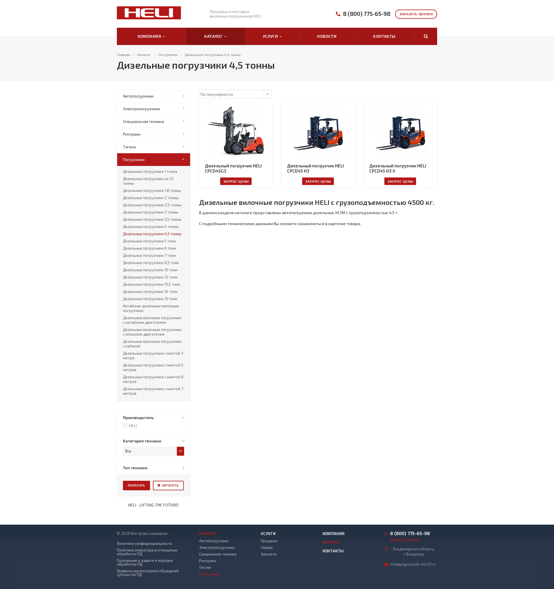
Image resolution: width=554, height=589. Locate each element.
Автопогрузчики (138, 96)
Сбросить (170, 485)
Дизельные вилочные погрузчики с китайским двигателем (152, 320)
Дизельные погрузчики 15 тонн (150, 298)
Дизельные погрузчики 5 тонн (149, 241)
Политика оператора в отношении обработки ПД (147, 552)
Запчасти (269, 554)
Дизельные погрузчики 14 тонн (150, 291)
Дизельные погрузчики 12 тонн (150, 277)
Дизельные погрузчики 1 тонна (150, 171)
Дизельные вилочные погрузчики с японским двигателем (152, 331)
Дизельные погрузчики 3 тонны (150, 212)
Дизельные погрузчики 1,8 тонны (152, 190)
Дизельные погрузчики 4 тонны (151, 226)
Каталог (214, 36)
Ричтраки (132, 134)
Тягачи (129, 146)
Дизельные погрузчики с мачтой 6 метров (153, 379)
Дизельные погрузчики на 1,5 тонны (148, 181)
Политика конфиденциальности (144, 543)
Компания (150, 36)
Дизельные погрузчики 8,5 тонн (151, 262)
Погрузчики (134, 159)
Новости (326, 36)
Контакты (384, 36)
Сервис (267, 547)
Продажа (269, 540)
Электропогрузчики (141, 108)
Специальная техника (143, 121)
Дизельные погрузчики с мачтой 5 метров (153, 367)
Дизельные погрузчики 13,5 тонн (151, 284)
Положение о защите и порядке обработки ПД (145, 562)
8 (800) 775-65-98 (366, 14)
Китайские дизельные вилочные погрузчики (151, 308)
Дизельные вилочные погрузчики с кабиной (152, 343)
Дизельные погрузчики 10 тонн (150, 270)
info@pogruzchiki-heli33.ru (413, 564)
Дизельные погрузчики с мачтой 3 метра (153, 355)
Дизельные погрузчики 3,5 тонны (152, 219)
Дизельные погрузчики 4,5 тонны (152, 233)
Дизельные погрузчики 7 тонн (149, 255)
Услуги (271, 36)
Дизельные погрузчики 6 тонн (149, 248)
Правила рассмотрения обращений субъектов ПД (148, 573)
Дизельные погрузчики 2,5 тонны (152, 205)
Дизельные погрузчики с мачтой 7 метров (153, 391)
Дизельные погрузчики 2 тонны (151, 197)
